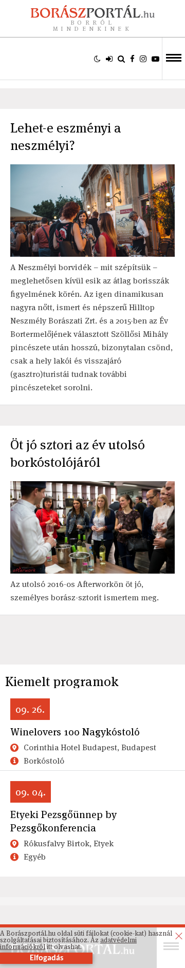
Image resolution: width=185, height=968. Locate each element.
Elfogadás (46, 958)
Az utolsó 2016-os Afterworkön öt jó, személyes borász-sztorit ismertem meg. (85, 591)
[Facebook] (132, 58)
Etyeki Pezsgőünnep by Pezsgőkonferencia (63, 821)
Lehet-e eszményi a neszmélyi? (65, 136)
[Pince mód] (97, 58)
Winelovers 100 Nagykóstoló (75, 731)
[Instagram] (143, 58)
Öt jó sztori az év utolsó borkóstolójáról (77, 453)
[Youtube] (155, 58)
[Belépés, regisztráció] (109, 58)
